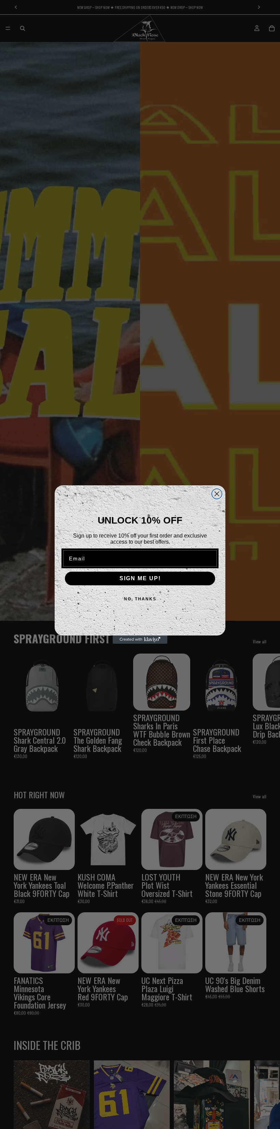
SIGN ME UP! (140, 578)
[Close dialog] (217, 494)
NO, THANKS (140, 599)
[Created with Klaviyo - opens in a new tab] (140, 639)
